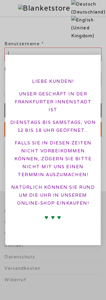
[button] (91, 62)
